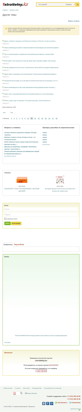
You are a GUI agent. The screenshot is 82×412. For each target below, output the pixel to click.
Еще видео (7, 342)
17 (53, 118)
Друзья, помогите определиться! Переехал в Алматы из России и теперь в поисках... (30, 41)
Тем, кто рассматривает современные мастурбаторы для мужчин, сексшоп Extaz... (29, 54)
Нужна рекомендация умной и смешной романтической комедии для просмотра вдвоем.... (32, 47)
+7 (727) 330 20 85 (73, 396)
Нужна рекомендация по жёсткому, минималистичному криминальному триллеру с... (30, 87)
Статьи (7, 173)
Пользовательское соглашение (52, 388)
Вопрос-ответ (14, 10)
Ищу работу (19, 244)
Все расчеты (46, 144)
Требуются (7, 244)
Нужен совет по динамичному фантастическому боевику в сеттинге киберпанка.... (29, 94)
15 (46, 118)
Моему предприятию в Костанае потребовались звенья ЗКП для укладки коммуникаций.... (31, 67)
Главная (5, 10)
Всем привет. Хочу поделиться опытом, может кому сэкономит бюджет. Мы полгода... (30, 61)
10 (28, 118)
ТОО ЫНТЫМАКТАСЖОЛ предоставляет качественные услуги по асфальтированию (41, 335)
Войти (8, 223)
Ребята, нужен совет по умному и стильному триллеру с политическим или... (27, 100)
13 (39, 118)
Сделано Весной (74, 408)
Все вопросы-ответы (10, 156)
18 (56, 118)
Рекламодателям (37, 388)
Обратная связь (8, 388)
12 (35, 118)
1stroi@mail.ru (62, 402)
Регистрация (16, 223)
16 (49, 118)
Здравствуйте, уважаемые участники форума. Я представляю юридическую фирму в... (30, 74)
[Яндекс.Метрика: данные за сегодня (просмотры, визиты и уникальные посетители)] (31, 393)
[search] (78, 4)
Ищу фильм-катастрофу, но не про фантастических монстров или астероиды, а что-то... (31, 81)
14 (42, 118)
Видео (6, 256)
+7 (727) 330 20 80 (73, 399)
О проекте (18, 388)
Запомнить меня (12, 219)
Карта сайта (26, 388)
